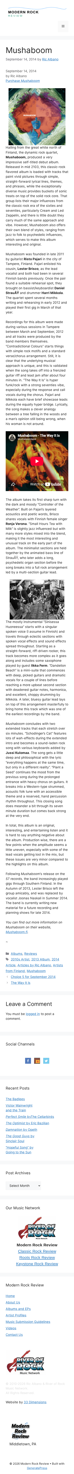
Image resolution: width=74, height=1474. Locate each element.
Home (10, 1296)
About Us (13, 1302)
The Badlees (15, 1099)
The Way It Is (20, 983)
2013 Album (40, 959)
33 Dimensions (35, 1402)
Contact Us (14, 1335)
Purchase (23, 81)
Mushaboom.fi (17, 932)
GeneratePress (37, 1468)
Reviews (30, 954)
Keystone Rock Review (37, 1264)
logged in (33, 1014)
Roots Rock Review (37, 1257)
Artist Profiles (16, 1315)
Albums (16, 954)
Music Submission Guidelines (28, 1322)
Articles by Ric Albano (34, 965)
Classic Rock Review (37, 1251)
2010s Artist (20, 959)
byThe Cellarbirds (30, 1117)
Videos (11, 1328)
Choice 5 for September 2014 (33, 977)
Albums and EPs (18, 1309)
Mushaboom (36, 971)
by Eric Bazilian (27, 1123)
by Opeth (21, 1130)
